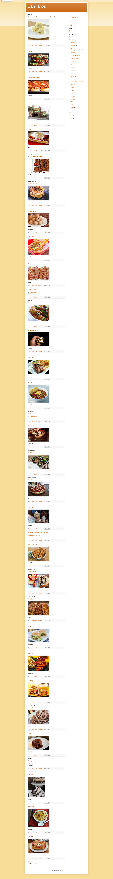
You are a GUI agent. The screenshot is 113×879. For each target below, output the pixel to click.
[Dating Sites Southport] (33, 292)
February (72, 107)
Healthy (30, 626)
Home (47, 861)
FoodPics (31, 480)
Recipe (30, 264)
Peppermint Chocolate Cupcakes (38, 532)
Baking (30, 761)
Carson (71, 22)
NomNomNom (32, 184)
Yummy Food (32, 289)
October (72, 43)
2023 (71, 36)
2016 (71, 117)
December (73, 40)
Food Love (31, 51)
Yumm (30, 733)
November (73, 42)
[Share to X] (46, 45)
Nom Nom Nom (33, 544)
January (72, 109)
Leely (71, 14)
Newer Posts (30, 861)
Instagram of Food (33, 77)
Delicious (31, 425)
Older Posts (63, 861)
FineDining (31, 357)
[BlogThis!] (45, 45)
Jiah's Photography (73, 17)
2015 (71, 118)
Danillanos (37, 6)
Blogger (61, 870)
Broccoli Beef (32, 452)
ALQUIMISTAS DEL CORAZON (75, 16)
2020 (71, 110)
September (73, 45)
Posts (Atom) (35, 863)
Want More (31, 807)
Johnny (71, 21)
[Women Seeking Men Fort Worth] (38, 120)
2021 (71, 39)
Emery (71, 18)
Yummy (30, 129)
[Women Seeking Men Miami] (34, 763)
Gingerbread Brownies (35, 156)
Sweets (30, 383)
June (72, 101)
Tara (71, 30)
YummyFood (32, 571)
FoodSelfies (31, 236)
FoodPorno (31, 653)
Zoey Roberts (72, 24)
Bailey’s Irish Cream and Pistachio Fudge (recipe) (43, 17)
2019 (71, 112)
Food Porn (31, 836)
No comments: (40, 45)
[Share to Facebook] (48, 45)
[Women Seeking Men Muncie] (34, 535)
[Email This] (44, 45)
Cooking (30, 680)
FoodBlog (31, 599)
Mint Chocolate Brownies (35, 103)
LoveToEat (31, 507)
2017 (71, 115)
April (72, 104)
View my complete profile (73, 31)
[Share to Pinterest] (49, 45)
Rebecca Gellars (73, 25)
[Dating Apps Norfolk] (32, 416)
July (72, 48)
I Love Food (31, 708)
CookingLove (32, 330)
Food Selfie (31, 774)
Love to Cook (32, 211)
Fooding (30, 303)
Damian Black (72, 20)
